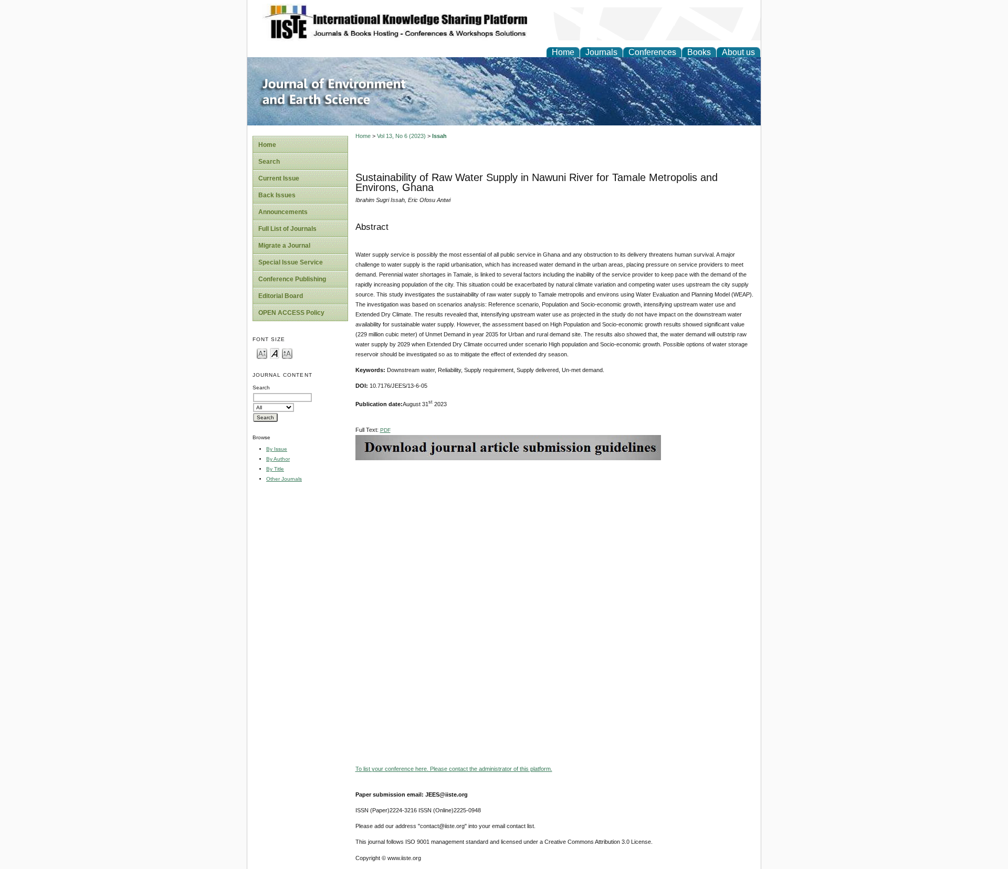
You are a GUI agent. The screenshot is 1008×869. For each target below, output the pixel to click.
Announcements (283, 212)
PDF (385, 430)
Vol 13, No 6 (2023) (401, 136)
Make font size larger (287, 353)
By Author (278, 459)
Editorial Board (280, 296)
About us (738, 52)
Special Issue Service (290, 262)
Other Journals (284, 479)
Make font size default (274, 353)
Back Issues (277, 195)
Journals (601, 52)
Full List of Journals (287, 228)
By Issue (276, 449)
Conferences (652, 52)
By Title (275, 469)
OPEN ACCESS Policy (291, 312)
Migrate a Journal (284, 245)
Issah (439, 136)
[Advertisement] (555, 533)
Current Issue (278, 178)
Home (563, 52)
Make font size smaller (262, 353)
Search (269, 161)
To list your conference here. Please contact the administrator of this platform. (453, 769)
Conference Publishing (292, 279)
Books (699, 52)
